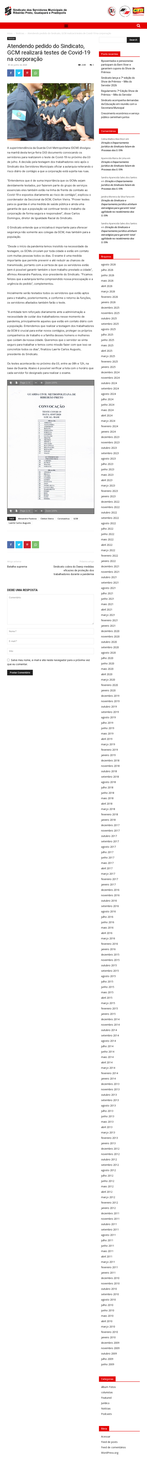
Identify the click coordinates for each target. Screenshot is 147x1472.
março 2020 (108, 679)
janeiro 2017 (108, 884)
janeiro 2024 (108, 431)
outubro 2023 (109, 447)
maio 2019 (107, 733)
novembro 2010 (110, 1283)
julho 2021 (107, 593)
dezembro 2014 (110, 1019)
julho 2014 (107, 1046)
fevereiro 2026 (109, 296)
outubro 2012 (109, 1159)
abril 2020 (106, 674)
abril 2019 (106, 739)
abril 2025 (106, 350)
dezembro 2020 (110, 631)
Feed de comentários (113, 1447)
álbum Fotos (108, 1387)
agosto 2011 (108, 1235)
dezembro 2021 (110, 566)
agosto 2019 (108, 717)
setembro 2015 (110, 970)
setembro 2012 (110, 1164)
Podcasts (106, 1414)
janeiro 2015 (108, 1014)
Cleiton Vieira (47, 518)
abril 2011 (106, 1256)
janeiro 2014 (108, 1078)
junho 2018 (107, 792)
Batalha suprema (17, 566)
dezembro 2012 (110, 1148)
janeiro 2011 (108, 1272)
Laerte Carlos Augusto (20, 523)
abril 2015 (106, 997)
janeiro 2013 (108, 1143)
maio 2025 (107, 345)
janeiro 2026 (108, 302)
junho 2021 (107, 598)
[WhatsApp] (35, 73)
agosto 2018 (108, 782)
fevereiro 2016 (109, 943)
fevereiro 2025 (109, 361)
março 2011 (108, 1262)
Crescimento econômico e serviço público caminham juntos (120, 115)
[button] (66, 26)
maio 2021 (107, 604)
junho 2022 (107, 534)
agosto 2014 (108, 1040)
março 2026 (108, 291)
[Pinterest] (27, 73)
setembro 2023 (110, 453)
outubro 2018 (109, 771)
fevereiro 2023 (109, 491)
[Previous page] (10, 383)
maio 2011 (107, 1251)
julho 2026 (107, 270)
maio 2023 (107, 474)
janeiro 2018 (108, 819)
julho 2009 (107, 1359)
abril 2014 (106, 1062)
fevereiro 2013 (109, 1138)
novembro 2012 (110, 1154)
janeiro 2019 (108, 755)
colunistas (107, 1392)
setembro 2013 (110, 1100)
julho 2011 (107, 1240)
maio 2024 (107, 410)
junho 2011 (107, 1245)
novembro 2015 (110, 960)
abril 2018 (106, 803)
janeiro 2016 (108, 949)
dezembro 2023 (110, 437)
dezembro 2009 (110, 1342)
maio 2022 (107, 539)
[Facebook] (10, 73)
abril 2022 (106, 544)
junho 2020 (107, 663)
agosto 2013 (108, 1105)
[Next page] (16, 383)
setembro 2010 (110, 1294)
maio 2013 (107, 1121)
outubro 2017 (109, 836)
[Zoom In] (41, 383)
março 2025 (108, 356)
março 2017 (108, 873)
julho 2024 (107, 399)
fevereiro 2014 (109, 1073)
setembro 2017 (110, 841)
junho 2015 (107, 987)
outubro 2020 (109, 642)
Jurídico (105, 1403)
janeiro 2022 (108, 561)
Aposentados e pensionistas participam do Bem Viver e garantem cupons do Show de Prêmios (118, 66)
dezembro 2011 (110, 1213)
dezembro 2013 (110, 1084)
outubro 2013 (109, 1094)
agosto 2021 (108, 588)
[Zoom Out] (36, 383)
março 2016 (108, 938)
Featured (106, 1397)
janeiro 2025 (108, 367)
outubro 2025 (109, 318)
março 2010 (108, 1326)
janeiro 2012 (108, 1208)
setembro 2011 (110, 1229)
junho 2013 (107, 1116)
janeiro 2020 (108, 690)
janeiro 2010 (108, 1337)
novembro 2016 (110, 895)
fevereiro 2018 (109, 814)
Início (10, 33)
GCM (76, 518)
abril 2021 (106, 609)
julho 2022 (107, 528)
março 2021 (108, 615)
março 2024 (108, 420)
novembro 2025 (110, 313)
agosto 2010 (108, 1299)
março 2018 (108, 809)
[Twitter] (19, 73)
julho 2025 (107, 334)
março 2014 (108, 1067)
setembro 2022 (110, 518)
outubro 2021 (109, 577)
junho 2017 (107, 857)
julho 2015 (107, 981)
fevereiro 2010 (109, 1332)
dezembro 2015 (110, 954)
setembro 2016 (110, 906)
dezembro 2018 (110, 760)
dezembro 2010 (110, 1278)
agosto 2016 (108, 911)
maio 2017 (107, 863)
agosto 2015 (108, 976)
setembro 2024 (110, 388)
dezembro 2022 (110, 501)
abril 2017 (106, 868)
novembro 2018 (110, 766)
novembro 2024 (110, 377)
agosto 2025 (108, 329)
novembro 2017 (110, 830)
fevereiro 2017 (109, 879)
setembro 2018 (110, 776)
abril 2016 (106, 933)
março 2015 (108, 1003)
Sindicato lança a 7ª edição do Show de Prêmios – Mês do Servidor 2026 (118, 81)
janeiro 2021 (108, 625)
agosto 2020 (108, 652)
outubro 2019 (109, 706)
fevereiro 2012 (109, 1202)
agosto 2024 (108, 394)
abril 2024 (106, 415)
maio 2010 (107, 1315)
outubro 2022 (109, 512)
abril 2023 (106, 480)
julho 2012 (107, 1175)
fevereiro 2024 (109, 426)
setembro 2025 (110, 323)
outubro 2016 (109, 900)
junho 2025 (107, 340)
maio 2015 (107, 992)
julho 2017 (107, 852)
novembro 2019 (110, 701)
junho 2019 (107, 728)
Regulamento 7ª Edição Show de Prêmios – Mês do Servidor (119, 92)
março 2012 (108, 1197)
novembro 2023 (110, 442)
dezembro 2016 (110, 890)
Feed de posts (109, 1442)
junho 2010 (107, 1310)
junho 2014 (107, 1051)
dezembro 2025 (110, 307)
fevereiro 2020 (109, 685)
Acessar (105, 1436)
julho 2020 (107, 658)
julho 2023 (107, 464)
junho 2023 (107, 469)
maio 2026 (107, 280)
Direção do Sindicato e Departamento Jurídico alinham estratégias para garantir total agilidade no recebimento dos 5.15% (119, 208)
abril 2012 (106, 1191)
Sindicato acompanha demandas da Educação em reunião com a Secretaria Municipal (120, 104)
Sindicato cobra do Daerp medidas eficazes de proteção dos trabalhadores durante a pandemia (73, 570)
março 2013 (108, 1132)
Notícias (20, 33)
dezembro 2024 (110, 372)
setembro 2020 (110, 647)
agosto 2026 (108, 264)
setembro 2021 (110, 582)
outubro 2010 (109, 1288)
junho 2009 (107, 1364)
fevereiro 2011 (109, 1267)
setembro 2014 (110, 1035)
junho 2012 (107, 1181)
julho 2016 (107, 916)
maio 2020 (107, 668)
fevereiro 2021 (109, 620)
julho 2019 (107, 722)
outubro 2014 (109, 1030)
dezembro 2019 (110, 695)
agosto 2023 (108, 458)
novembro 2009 (110, 1348)
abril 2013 (106, 1127)
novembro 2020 (110, 636)
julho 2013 (107, 1111)
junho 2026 (107, 275)
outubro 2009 (109, 1353)
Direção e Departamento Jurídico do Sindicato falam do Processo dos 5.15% (118, 146)
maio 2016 (107, 927)
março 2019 (108, 744)
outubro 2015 (109, 965)
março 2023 (108, 485)
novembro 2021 (110, 571)
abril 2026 (106, 286)
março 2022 (108, 550)
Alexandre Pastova (27, 518)
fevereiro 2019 (109, 749)
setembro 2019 (110, 712)
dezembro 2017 (110, 825)
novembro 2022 (110, 507)
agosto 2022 (108, 523)
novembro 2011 (110, 1218)
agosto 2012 (108, 1170)
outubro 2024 (109, 383)
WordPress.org (109, 1452)
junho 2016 (107, 922)
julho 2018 (107, 787)
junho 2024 (107, 404)
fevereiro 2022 (109, 555)
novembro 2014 (110, 1024)
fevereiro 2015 (109, 1008)
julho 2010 (107, 1305)
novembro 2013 (110, 1089)
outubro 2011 (109, 1224)
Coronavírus (64, 518)
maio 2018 (107, 798)
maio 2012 (107, 1186)
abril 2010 (106, 1321)
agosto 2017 (108, 846)
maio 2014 (107, 1057)
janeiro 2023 (108, 496)
